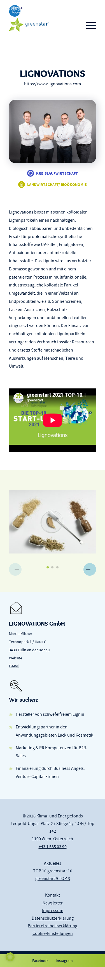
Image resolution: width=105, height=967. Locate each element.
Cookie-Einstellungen (52, 933)
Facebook (40, 960)
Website (15, 658)
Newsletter (53, 903)
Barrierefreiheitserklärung (52, 926)
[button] (89, 569)
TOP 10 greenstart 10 (52, 871)
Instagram (64, 960)
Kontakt (52, 895)
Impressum (52, 910)
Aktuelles (52, 863)
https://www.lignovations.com (52, 84)
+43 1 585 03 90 (53, 847)
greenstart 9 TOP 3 (52, 878)
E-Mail (14, 665)
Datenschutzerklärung (53, 918)
